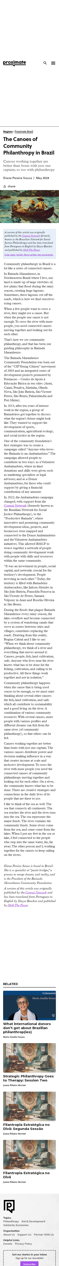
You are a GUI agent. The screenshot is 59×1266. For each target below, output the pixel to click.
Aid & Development (33, 1221)
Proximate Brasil (24, 131)
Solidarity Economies (16, 1225)
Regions (8, 131)
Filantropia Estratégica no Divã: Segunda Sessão (26, 1127)
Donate (7, 1243)
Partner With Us (44, 1234)
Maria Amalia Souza (14, 1037)
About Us (9, 1234)
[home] (13, 63)
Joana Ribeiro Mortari (14, 1085)
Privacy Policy (23, 1243)
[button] (52, 63)
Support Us (24, 1234)
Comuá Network (15, 505)
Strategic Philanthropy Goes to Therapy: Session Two (28, 1078)
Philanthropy (11, 1221)
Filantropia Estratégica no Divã (26, 1175)
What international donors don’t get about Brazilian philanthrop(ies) (27, 1028)
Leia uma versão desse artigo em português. (29, 254)
